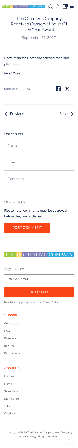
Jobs (7, 406)
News (8, 384)
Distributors (12, 399)
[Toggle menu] (71, 6)
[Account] (57, 6)
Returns (9, 346)
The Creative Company (40, 432)
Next (64, 113)
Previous (16, 113)
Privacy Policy (50, 302)
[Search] (50, 6)
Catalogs (10, 413)
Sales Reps (11, 391)
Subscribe (39, 292)
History (9, 376)
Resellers (10, 338)
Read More (12, 73)
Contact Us (11, 323)
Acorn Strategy (27, 436)
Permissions (12, 353)
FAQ (7, 331)
